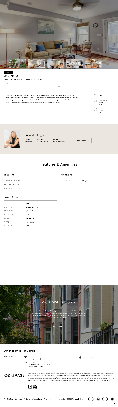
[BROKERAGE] (112, 399)
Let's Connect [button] (59, 326)
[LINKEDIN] (98, 399)
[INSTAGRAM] (93, 399)
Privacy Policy (77, 399)
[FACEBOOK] (88, 399)
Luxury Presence (44, 399)
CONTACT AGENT (81, 140)
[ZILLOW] (102, 399)
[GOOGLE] (107, 399)
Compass (63, 373)
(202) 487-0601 (42, 141)
